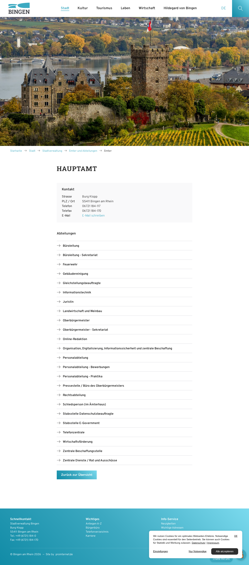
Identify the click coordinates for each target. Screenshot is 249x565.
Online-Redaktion (75, 339)
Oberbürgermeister (76, 321)
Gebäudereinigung (75, 274)
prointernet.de (64, 554)
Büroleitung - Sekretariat (80, 255)
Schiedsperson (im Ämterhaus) (84, 405)
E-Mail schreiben (93, 216)
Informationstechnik (77, 293)
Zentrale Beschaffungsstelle (82, 451)
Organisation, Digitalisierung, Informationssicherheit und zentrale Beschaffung (117, 349)
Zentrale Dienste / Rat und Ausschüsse (90, 461)
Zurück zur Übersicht (76, 475)
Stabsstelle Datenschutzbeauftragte (88, 414)
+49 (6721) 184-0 (25, 536)
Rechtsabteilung (74, 395)
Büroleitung (71, 246)
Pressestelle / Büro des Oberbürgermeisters (93, 386)
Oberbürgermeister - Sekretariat (85, 330)
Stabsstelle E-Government (81, 423)
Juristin (68, 302)
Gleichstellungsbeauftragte (82, 283)
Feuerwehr (70, 265)
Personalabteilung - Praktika (82, 377)
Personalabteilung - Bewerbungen (86, 367)
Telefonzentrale (74, 433)
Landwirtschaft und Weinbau (82, 311)
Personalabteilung (75, 358)
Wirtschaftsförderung (77, 442)
